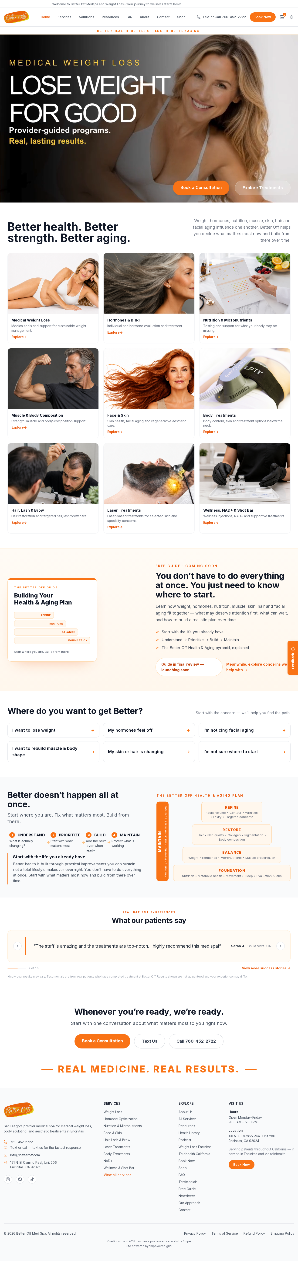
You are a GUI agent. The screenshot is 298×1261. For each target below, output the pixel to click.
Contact (163, 17)
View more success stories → (266, 968)
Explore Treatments (263, 187)
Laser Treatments (117, 1147)
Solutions (86, 17)
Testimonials (188, 1182)
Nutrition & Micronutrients (123, 1126)
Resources (110, 17)
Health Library (189, 1133)
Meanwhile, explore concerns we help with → (256, 667)
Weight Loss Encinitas (195, 1147)
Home (45, 17)
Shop (181, 17)
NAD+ (108, 1161)
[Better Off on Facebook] (20, 1179)
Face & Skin (113, 1133)
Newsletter (187, 1196)
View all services (117, 1175)
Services (64, 17)
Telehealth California (194, 1154)
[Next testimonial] (280, 946)
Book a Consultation (201, 187)
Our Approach (189, 1203)
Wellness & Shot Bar (119, 1168)
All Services (187, 1119)
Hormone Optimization (121, 1119)
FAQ (129, 17)
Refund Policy (254, 1233)
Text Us (149, 1041)
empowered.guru (160, 1246)
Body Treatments (117, 1154)
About (144, 17)
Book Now (262, 17)
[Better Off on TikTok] (32, 1179)
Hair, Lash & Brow (117, 1140)
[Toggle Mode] (291, 17)
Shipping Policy (282, 1233)
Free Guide (187, 1189)
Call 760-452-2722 (196, 1041)
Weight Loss (113, 1112)
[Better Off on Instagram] (8, 1179)
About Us (186, 1112)
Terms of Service (224, 1233)
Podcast (185, 1140)
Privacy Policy (195, 1233)
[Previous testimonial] (17, 946)
